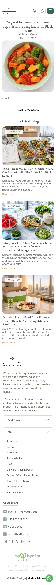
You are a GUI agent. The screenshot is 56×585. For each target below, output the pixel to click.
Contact (11, 447)
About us (12, 441)
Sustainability (14, 458)
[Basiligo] (9, 10)
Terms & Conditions (18, 481)
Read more (8, 194)
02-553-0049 (15, 527)
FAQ (9, 464)
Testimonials (14, 452)
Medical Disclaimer (38, 578)
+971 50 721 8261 (18, 519)
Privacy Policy (14, 486)
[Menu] (50, 11)
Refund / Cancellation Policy (23, 475)
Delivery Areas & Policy (20, 469)
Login (34, 11)
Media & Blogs (15, 492)
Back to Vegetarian (29, 110)
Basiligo (21, 578)
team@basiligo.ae (18, 534)
